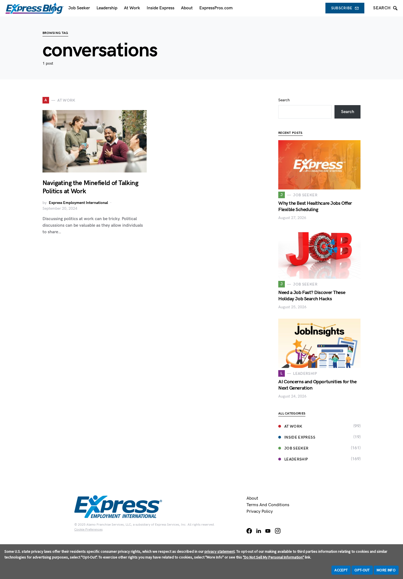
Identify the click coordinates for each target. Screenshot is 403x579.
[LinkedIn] (258, 531)
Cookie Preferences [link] (88, 530)
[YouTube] (268, 531)
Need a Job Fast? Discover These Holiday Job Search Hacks (311, 296)
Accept (341, 570)
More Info (386, 570)
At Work (293, 426)
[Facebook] (249, 531)
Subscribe (342, 8)
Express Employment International (78, 202)
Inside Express (299, 437)
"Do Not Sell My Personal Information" (273, 557)
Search (284, 100)
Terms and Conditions (267, 505)
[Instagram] (277, 531)
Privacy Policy (259, 511)
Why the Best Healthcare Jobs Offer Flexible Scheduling (315, 206)
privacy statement (220, 551)
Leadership (296, 459)
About (252, 498)
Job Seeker (296, 448)
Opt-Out (362, 570)
